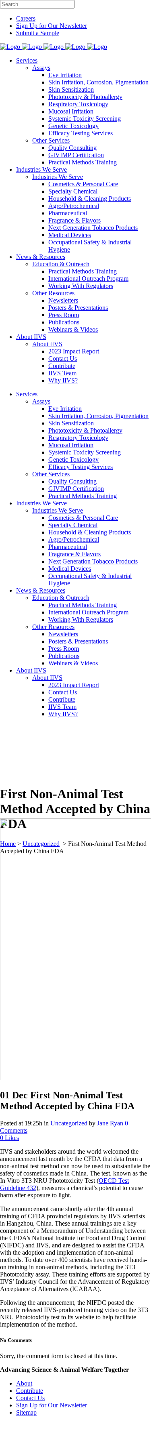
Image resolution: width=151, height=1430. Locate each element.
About (24, 1383)
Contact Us (30, 1397)
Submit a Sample (37, 32)
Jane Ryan (110, 1123)
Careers (25, 18)
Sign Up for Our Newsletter (51, 25)
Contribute (29, 1390)
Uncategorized (68, 1123)
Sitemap (26, 1412)
